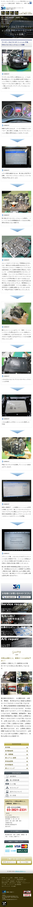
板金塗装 (10, 761)
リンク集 (4, 884)
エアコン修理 (11, 758)
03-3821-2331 (19, 859)
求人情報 (13, 886)
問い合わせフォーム (9, 862)
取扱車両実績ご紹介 (21, 879)
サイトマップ (10, 884)
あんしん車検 (9, 877)
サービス (13, 879)
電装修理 (10, 751)
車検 (8, 747)
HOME (3, 877)
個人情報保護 (18, 884)
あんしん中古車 (5, 881)
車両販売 (10, 764)
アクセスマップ (26, 882)
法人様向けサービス (20, 881)
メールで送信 (24, 862)
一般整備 (10, 754)
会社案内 (19, 882)
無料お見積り (5, 882)
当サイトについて (6, 886)
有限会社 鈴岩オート (20, 871)
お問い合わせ (12, 882)
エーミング (11, 768)
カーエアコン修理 (6, 879)
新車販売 (12, 881)
